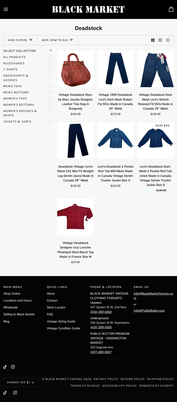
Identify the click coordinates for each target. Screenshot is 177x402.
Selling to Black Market (19, 314)
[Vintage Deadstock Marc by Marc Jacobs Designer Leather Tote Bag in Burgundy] (75, 69)
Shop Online (11, 293)
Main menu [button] (12, 287)
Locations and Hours (17, 300)
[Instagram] (13, 367)
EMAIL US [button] (141, 287)
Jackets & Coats (17, 121)
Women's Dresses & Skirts (20, 113)
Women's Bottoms (18, 104)
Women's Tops (15, 98)
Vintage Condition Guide (63, 328)
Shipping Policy (160, 379)
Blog (6, 321)
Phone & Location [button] (106, 287)
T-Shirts (10, 69)
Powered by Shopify (156, 385)
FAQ (50, 314)
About (51, 293)
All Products (14, 57)
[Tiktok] (5, 367)
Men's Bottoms (16, 92)
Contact (52, 300)
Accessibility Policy (119, 385)
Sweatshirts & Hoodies (16, 78)
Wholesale (10, 307)
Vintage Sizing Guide (61, 321)
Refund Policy (133, 379)
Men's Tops (12, 86)
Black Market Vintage (64, 379)
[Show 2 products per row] (152, 40)
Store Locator (56, 307)
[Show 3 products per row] (160, 40)
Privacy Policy (106, 379)
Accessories (14, 63)
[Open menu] (9, 9)
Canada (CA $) (18, 382)
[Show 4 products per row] (169, 40)
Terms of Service (85, 385)
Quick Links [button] (57, 287)
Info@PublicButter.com (149, 310)
